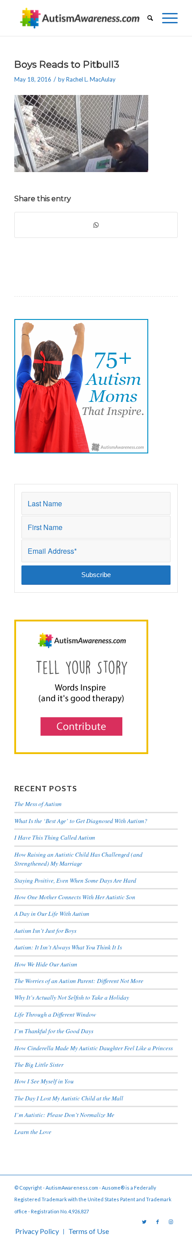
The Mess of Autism (38, 803)
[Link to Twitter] (144, 1222)
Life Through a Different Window (55, 1014)
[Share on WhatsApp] (96, 224)
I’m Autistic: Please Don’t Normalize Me (64, 1114)
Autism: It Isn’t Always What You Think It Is (69, 947)
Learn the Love (32, 1131)
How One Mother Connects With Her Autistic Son (74, 897)
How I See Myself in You (44, 1081)
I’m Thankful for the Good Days (53, 1030)
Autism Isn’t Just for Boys (45, 930)
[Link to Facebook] (157, 1222)
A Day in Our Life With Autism (51, 913)
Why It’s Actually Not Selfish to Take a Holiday (71, 997)
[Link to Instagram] (171, 1222)
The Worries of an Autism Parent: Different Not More (78, 980)
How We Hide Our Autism (45, 964)
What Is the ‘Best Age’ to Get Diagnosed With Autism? (80, 820)
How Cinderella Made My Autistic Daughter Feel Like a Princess (93, 1048)
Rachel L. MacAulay (91, 79)
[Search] (145, 18)
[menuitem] (145, 18)
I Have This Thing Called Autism (54, 837)
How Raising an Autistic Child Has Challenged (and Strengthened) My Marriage (78, 858)
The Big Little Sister (38, 1064)
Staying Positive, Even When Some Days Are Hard (75, 880)
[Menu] (165, 18)
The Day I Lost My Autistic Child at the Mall (68, 1098)
